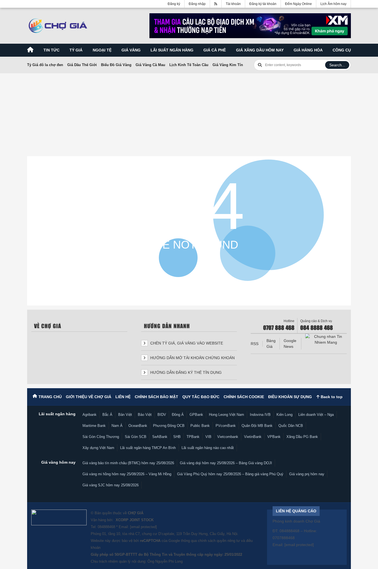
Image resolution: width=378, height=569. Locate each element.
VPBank (274, 437)
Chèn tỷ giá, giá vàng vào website (186, 343)
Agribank (89, 415)
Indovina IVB (260, 415)
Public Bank (200, 426)
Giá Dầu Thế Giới (82, 65)
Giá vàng (131, 50)
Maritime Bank (94, 426)
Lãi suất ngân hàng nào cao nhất (208, 448)
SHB (177, 437)
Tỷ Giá (75, 50)
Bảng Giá (271, 343)
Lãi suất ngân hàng (172, 50)
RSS (254, 343)
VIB (208, 437)
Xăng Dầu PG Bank (302, 437)
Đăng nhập (197, 4)
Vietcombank (227, 437)
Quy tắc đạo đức (200, 397)
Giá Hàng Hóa (308, 50)
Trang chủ (50, 397)
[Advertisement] (189, 113)
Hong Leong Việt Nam (226, 415)
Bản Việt (125, 415)
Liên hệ (123, 397)
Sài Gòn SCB (135, 437)
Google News (290, 343)
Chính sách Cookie (244, 397)
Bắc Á (107, 415)
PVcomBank (226, 426)
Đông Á (178, 415)
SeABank (159, 437)
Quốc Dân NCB (290, 426)
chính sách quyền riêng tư (219, 541)
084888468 (106, 527)
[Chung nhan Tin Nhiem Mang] (326, 339)
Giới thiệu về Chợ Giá (88, 397)
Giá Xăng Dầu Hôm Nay (260, 50)
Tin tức (51, 50)
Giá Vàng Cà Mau (150, 65)
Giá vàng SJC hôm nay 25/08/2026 (110, 485)
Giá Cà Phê (214, 50)
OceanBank (137, 426)
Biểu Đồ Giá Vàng (116, 65)
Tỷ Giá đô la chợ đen (45, 65)
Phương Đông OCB (169, 426)
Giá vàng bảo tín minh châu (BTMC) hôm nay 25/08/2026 (128, 463)
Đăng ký (174, 4)
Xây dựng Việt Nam (98, 448)
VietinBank (253, 437)
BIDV (161, 415)
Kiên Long (284, 415)
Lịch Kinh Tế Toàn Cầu (188, 65)
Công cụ (342, 50)
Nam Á (117, 426)
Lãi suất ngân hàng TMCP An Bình (148, 448)
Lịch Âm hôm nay (333, 4)
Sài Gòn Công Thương (100, 437)
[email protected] (143, 527)
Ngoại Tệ (102, 50)
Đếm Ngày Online (298, 4)
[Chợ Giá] (58, 26)
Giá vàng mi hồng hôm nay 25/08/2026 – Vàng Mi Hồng (126, 474)
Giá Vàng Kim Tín (228, 65)
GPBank (196, 415)
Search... (337, 65)
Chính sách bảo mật (156, 397)
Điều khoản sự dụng (290, 397)
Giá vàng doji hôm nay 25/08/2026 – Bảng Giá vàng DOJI (226, 463)
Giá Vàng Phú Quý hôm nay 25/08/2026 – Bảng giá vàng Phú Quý (230, 474)
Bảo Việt (145, 415)
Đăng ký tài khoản (262, 4)
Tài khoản (233, 4)
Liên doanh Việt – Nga (316, 415)
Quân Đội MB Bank (257, 426)
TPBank (193, 437)
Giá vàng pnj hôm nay (306, 474)
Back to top (331, 397)
